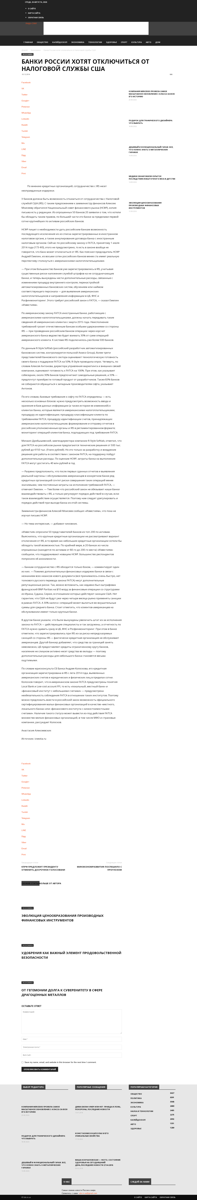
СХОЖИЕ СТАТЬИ (30, 883)
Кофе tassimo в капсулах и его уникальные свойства (92, 1134)
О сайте (32, 8)
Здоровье (111, 42)
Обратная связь (36, 17)
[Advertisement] (96, 28)
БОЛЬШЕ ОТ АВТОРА (50, 883)
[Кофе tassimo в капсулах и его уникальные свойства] (98, 1125)
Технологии (95, 42)
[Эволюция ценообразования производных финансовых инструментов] (71, 898)
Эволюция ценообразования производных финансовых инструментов (145, 205)
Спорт (124, 42)
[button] (172, 39)
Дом (157, 42)
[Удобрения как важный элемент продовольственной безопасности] (71, 936)
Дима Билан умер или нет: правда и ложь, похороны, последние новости (98, 1108)
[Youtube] (61, 2)
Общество (42, 42)
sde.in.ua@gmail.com (88, 1193)
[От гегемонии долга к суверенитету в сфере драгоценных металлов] (71, 973)
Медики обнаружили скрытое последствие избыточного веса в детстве (152, 177)
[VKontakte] (59, 2)
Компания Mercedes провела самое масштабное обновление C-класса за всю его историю (152, 94)
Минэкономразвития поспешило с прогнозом (99, 868)
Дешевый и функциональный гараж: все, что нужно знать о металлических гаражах (151, 150)
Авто (148, 42)
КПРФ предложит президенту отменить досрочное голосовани (43, 868)
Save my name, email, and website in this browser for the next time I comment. (60, 1062)
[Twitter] (57, 2)
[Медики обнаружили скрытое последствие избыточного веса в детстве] (152, 168)
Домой (24, 50)
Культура (136, 42)
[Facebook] (55, 2)
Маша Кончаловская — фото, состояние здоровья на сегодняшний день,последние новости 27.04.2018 (97, 1162)
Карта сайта (34, 13)
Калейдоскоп (59, 42)
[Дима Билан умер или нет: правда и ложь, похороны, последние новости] (98, 1098)
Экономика (77, 42)
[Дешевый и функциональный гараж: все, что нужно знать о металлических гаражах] (152, 139)
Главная (28, 42)
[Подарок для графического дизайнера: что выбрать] (152, 112)
